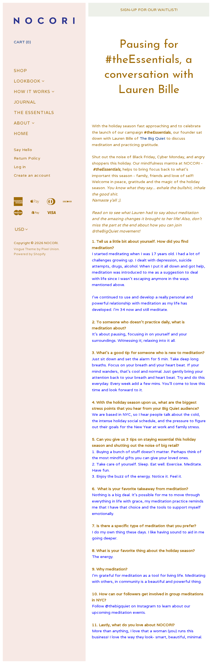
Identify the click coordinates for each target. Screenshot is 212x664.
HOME (21, 133)
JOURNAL (25, 102)
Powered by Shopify (30, 254)
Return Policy (27, 158)
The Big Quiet (152, 138)
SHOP (20, 70)
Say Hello (23, 149)
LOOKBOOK (27, 81)
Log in (20, 167)
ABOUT (22, 123)
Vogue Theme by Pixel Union (36, 249)
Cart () (22, 41)
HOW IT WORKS (32, 91)
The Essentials (34, 112)
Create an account (32, 175)
